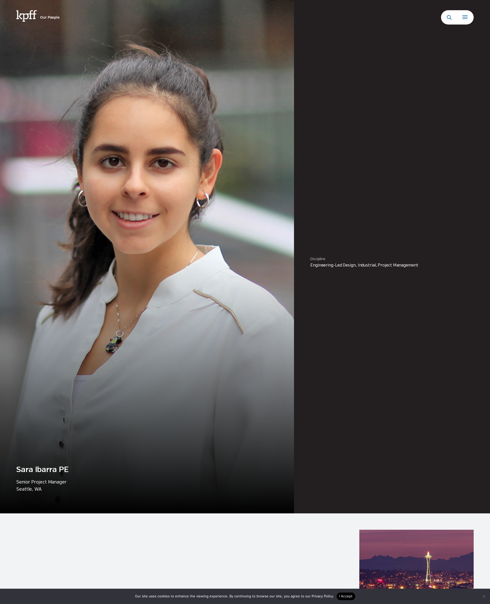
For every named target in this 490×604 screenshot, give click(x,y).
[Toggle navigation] (465, 17)
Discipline (317, 259)
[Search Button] (449, 17)
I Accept (346, 596)
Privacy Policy (322, 596)
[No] (483, 596)
